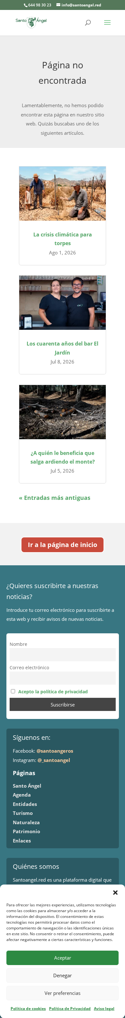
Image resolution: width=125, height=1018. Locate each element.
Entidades (25, 804)
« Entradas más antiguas (54, 497)
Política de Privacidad (70, 1008)
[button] (115, 892)
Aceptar (62, 957)
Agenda (22, 794)
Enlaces (22, 840)
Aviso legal (104, 1008)
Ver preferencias (62, 993)
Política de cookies (28, 1008)
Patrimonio (26, 831)
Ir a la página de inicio (62, 544)
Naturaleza (26, 822)
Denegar (62, 975)
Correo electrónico (29, 668)
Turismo (23, 813)
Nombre (18, 644)
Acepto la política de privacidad (53, 692)
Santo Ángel (27, 786)
